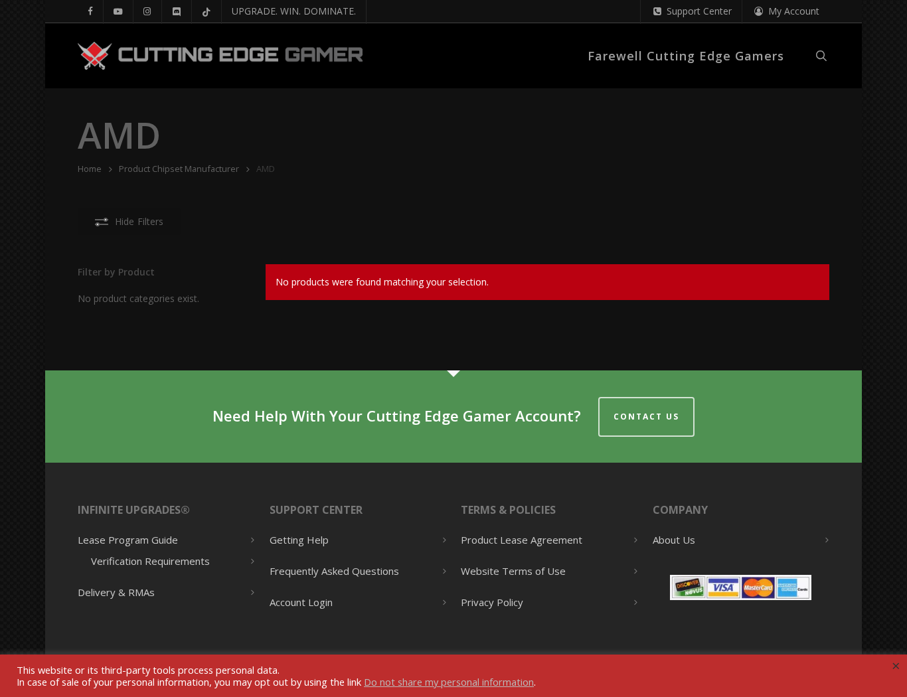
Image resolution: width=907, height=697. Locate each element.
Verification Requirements (150, 561)
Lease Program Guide (128, 540)
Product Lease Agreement (521, 540)
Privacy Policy (492, 602)
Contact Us (646, 416)
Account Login (301, 602)
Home (90, 169)
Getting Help (299, 540)
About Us (674, 540)
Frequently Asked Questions (334, 571)
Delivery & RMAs (116, 592)
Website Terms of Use (513, 571)
